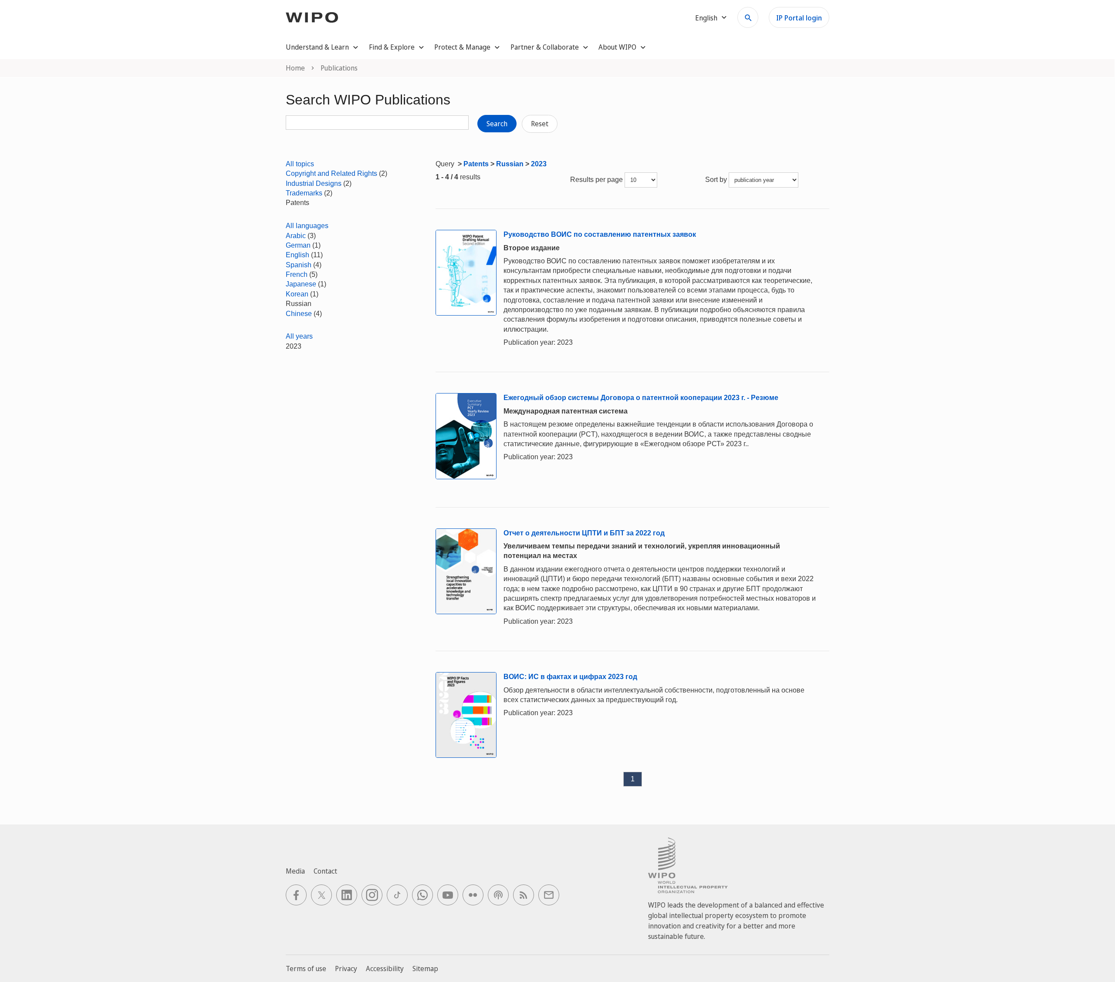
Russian (510, 164)
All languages (307, 225)
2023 (539, 164)
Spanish (298, 265)
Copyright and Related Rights (331, 173)
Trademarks (304, 193)
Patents (476, 164)
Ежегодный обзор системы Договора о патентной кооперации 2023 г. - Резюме (640, 397)
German (298, 245)
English (297, 255)
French (296, 274)
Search (497, 123)
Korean (297, 294)
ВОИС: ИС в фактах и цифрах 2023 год (570, 676)
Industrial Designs (313, 183)
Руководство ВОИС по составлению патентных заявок (599, 234)
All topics (300, 164)
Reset (539, 123)
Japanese (301, 284)
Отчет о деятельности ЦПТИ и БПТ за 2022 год (584, 533)
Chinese (299, 313)
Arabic (296, 235)
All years (299, 336)
